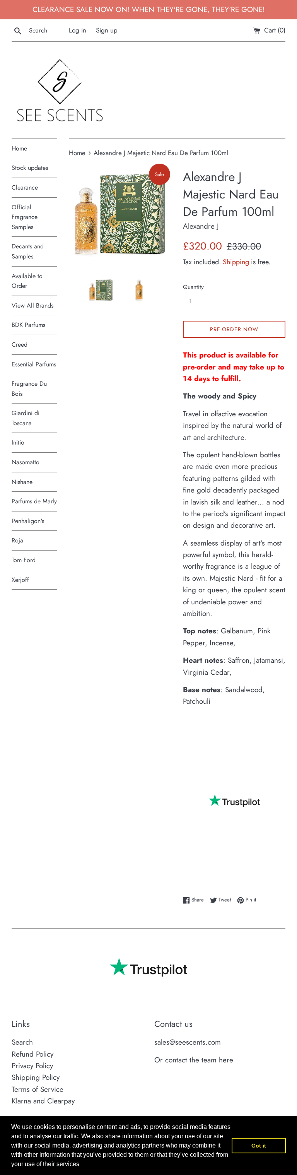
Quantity (193, 287)
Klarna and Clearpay (43, 1101)
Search (22, 1042)
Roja (17, 540)
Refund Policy (32, 1054)
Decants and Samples (28, 251)
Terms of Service (37, 1089)
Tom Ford (24, 560)
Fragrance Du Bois (29, 388)
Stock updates (30, 167)
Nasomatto (25, 462)
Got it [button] (258, 1146)
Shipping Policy (36, 1077)
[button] (82, 1165)
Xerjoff (20, 579)
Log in (77, 30)
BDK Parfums (28, 324)
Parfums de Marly (34, 501)
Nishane (22, 481)
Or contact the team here (193, 1060)
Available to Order (27, 281)
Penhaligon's (28, 521)
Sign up (107, 30)
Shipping (236, 262)
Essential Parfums (34, 364)
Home (19, 148)
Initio (18, 442)
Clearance (25, 187)
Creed (19, 344)
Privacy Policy (32, 1065)
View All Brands (32, 305)
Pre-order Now (234, 329)
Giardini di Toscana (25, 418)
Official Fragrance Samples (25, 217)
